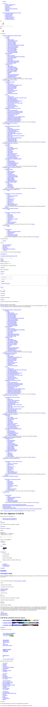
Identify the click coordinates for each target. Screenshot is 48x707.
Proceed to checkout (4, 304)
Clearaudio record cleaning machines (14, 117)
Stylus (8, 73)
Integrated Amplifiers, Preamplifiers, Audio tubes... (12, 167)
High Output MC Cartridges (12, 69)
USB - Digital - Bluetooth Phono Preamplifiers (16, 56)
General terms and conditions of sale (9, 693)
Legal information (6, 692)
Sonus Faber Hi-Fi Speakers (12, 157)
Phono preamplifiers (6, 683)
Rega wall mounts (10, 223)
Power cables (9, 136)
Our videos (7, 6)
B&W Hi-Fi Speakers (11, 154)
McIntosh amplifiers (11, 179)
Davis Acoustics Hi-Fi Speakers (13, 155)
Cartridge (4, 665)
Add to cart (3, 541)
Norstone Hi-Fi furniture (12, 488)
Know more (2, 526)
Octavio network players (12, 205)
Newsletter (7, 10)
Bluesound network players (12, 204)
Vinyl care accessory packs (12, 114)
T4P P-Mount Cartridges (12, 67)
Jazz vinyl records (10, 104)
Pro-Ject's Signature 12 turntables (20, 580)
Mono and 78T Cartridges (12, 70)
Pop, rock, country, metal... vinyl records (14, 102)
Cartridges (5, 687)
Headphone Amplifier (11, 161)
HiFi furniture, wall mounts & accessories (10, 208)
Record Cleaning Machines (12, 110)
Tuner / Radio (10, 199)
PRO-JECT (8, 528)
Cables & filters (6, 668)
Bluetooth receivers (11, 198)
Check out (2, 299)
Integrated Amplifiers (9, 169)
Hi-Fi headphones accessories (12, 163)
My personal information (7, 677)
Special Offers (10, 233)
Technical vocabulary (4, 588)
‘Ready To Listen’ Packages (12, 46)
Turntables (7, 37)
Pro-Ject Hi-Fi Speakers (11, 156)
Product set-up (7, 7)
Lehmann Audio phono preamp (13, 60)
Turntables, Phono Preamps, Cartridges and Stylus (12, 35)
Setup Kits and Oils (11, 91)
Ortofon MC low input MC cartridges (14, 77)
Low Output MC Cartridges (12, 68)
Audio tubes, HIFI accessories (10, 181)
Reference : (2, 539)
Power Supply (10, 59)
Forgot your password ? (5, 283)
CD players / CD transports (12, 195)
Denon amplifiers (10, 177)
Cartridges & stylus (8, 63)
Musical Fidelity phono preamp (13, 61)
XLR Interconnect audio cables (13, 131)
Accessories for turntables (10, 81)
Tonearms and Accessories (12, 90)
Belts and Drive (10, 84)
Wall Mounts (9, 92)
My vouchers (5, 678)
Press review (5, 697)
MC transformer (6, 689)
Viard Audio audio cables (12, 140)
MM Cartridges (10, 66)
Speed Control (10, 58)
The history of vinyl (6, 685)
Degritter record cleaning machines (13, 118)
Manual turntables (10, 39)
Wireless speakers (10, 149)
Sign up (1, 287)
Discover (30, 78)
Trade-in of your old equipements (11, 8)
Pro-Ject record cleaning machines (13, 120)
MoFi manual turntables (11, 48)
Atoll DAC (9, 201)
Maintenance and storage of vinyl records (12, 108)
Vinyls (6, 94)
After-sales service (6, 698)
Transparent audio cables (12, 139)
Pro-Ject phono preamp (11, 62)
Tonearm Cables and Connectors (13, 129)
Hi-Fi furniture (10, 186)
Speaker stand (10, 152)
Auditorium (7, 9)
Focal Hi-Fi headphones (11, 164)
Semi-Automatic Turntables (12, 40)
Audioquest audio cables (12, 138)
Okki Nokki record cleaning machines (14, 119)
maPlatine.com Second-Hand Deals (14, 231)
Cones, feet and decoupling (12, 93)
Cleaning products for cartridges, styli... (14, 85)
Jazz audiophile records (11, 98)
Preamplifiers (9, 173)
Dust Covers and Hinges (12, 87)
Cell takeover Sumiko (9, 18)
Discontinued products (7, 670)
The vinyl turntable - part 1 (8, 682)
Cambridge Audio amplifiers (12, 176)
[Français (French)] (3, 23)
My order (4, 674)
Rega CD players (10, 203)
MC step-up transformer (11, 57)
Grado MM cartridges (11, 76)
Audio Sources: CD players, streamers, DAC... (11, 189)
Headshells (9, 72)
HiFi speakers (7, 145)
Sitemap (4, 699)
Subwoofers (9, 150)
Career (4, 696)
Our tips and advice (8, 5)
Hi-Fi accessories (10, 187)
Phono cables (9, 128)
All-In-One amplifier (11, 174)
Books (8, 220)
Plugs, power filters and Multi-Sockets (14, 137)
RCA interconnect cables (12, 130)
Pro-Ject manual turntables (12, 49)
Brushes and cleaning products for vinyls (15, 112)
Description (2, 568)
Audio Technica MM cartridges (13, 74)
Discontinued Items (11, 232)
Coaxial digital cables (11, 132)
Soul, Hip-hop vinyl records (12, 106)
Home (1, 510)
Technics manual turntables (12, 51)
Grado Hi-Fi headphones (12, 165)
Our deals (4, 669)
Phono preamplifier (8, 53)
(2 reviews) (2, 522)
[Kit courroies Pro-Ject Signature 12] (10, 518)
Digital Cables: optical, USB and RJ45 (14, 133)
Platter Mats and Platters (11, 88)
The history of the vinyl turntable (9, 684)
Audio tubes (9, 184)
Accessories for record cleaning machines (15, 111)
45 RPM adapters (10, 115)
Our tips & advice (6, 566)
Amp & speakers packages (12, 153)
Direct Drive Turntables (11, 42)
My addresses (5, 676)
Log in (3, 281)
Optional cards (10, 185)
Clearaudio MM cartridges (12, 75)
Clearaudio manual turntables (12, 47)
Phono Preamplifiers (11, 55)
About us (4, 1)
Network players (10, 196)
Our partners (5, 695)
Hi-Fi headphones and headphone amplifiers (13, 158)
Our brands (5, 671)
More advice (2, 627)
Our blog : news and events (10, 4)
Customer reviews (6, 565)
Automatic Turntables (11, 41)
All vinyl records (10, 96)
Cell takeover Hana (8, 14)
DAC (8, 197)
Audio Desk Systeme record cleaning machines (16, 116)
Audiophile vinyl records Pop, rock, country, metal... (17, 97)
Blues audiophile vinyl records (13, 101)
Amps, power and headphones (8, 667)
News (8, 38)
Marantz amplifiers (10, 178)
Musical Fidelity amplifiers (12, 180)
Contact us (2, 271)
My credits (5, 675)
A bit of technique (6, 688)
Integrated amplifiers (11, 171)
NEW (8, 36)
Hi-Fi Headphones (10, 160)
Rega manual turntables (11, 50)
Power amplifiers (10, 172)
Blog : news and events (7, 244)
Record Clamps (10, 89)
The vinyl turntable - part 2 (8, 681)
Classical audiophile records (12, 99)
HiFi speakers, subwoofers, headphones (10, 414)
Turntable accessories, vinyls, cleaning (10, 79)
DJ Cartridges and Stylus (12, 71)
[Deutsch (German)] (3, 24)
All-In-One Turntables (11, 43)
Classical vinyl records (11, 105)
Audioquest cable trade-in (10, 19)
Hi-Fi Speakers (10, 147)
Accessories (5, 666)
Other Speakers (10, 151)
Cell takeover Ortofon (9, 13)
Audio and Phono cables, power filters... (10, 122)
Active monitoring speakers (12, 148)
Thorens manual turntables (12, 52)
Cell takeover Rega (8, 15)
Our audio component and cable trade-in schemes (12, 12)
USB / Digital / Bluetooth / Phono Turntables (15, 45)
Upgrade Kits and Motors (12, 86)
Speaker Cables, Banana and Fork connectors (15, 135)
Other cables (9, 134)
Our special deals (6, 225)
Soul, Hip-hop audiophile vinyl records (14, 100)
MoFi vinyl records (11, 107)
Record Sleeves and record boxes (13, 113)
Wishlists (3, 544)
